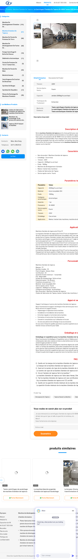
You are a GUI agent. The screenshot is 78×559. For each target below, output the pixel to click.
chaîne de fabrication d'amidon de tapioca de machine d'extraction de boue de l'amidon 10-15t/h (17, 111)
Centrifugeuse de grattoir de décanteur (13, 80)
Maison (2, 517)
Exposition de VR (5, 522)
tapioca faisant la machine (62, 397)
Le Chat (13, 156)
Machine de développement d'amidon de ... (13, 24)
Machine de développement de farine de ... (13, 46)
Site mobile (3, 534)
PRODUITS (3, 520)
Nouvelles (3, 528)
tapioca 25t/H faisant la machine (16, 124)
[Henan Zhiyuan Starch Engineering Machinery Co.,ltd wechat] (12, 150)
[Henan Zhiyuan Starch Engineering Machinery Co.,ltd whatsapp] (7, 150)
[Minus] (73, 511)
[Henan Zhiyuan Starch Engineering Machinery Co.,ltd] (9, 3)
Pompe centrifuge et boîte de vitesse (13, 53)
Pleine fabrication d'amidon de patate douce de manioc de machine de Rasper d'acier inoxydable (30, 524)
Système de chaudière (13, 90)
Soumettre (46, 433)
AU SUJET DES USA (6, 525)
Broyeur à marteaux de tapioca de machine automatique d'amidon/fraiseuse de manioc (15, 491)
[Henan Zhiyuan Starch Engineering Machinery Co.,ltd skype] (17, 150)
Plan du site (4, 531)
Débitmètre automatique (13, 58)
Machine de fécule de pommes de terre (13, 38)
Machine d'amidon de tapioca (13, 32)
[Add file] (37, 555)
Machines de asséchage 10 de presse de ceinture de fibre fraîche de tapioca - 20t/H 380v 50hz (17, 118)
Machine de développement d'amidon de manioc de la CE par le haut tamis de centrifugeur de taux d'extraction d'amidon (29, 543)
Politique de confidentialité (4, 538)
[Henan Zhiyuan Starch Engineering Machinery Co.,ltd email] (3, 150)
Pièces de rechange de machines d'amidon (13, 95)
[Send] (73, 555)
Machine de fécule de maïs (13, 70)
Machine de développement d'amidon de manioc (27, 515)
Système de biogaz (13, 86)
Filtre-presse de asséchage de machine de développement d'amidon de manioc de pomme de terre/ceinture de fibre (30, 534)
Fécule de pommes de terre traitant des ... (13, 64)
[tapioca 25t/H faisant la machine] (4, 125)
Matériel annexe (13, 75)
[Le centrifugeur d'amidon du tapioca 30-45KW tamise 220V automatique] (59, 36)
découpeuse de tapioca (42, 397)
